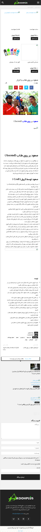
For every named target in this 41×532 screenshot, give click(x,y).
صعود (17, 337)
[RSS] (18, 519)
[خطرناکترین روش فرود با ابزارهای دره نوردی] (35, 383)
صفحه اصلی (37, 7)
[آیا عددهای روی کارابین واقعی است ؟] (35, 400)
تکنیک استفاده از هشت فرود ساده (11, 349)
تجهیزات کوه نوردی (18, 528)
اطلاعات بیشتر (16, 71)
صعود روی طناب (11, 337)
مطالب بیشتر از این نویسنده (17, 358)
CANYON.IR (30, 335)
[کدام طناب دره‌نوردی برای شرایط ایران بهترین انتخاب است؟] (35, 367)
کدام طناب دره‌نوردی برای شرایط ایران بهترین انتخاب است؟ (26, 372)
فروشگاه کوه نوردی (28, 528)
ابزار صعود (29, 337)
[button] (2, 2)
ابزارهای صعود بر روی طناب (30, 348)
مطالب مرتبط (28, 358)
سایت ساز (20, 530)
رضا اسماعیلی (30, 333)
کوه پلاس (31, 340)
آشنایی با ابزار (36, 386)
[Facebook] (28, 519)
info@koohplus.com (17, 513)
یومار (26, 340)
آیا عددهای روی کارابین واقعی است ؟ (28, 404)
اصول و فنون (30, 7)
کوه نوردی (10, 528)
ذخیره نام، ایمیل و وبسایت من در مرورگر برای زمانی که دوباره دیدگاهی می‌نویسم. (21, 458)
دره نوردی (22, 337)
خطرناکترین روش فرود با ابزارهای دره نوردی (26, 388)
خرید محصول (34, 38)
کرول (36, 340)
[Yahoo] (13, 519)
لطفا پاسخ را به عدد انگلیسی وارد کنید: (30, 464)
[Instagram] (23, 519)
